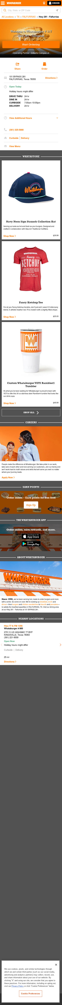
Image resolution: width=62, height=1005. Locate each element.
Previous (1, 643)
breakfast (43, 601)
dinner (4, 604)
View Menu (14, 146)
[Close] (56, 965)
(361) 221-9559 (11, 637)
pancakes (54, 604)
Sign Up (31, 505)
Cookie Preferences (30, 994)
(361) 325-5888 (16, 129)
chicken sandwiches (30, 604)
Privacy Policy (18, 986)
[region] (30, 981)
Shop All (29, 412)
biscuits (43, 604)
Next (60, 643)
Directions (50, 77)
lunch (50, 601)
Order (56, 3)
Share (17, 68)
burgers (15, 604)
